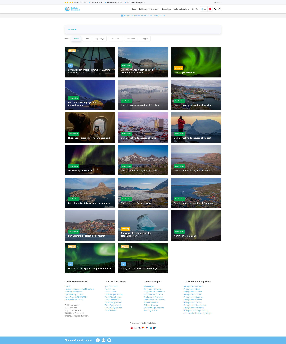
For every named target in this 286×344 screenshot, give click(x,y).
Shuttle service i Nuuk (74, 299)
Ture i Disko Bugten (112, 297)
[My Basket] (219, 9)
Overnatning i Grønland (154, 308)
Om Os (195, 9)
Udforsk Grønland (181, 9)
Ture (134, 9)
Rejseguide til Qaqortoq (193, 297)
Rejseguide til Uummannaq (195, 305)
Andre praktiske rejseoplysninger (198, 313)
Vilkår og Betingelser (73, 291)
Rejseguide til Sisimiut (193, 299)
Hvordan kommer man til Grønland (79, 289)
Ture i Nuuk (109, 289)
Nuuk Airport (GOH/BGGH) (76, 297)
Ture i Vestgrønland (112, 302)
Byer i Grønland (111, 286)
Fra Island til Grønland (153, 297)
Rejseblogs (166, 9)
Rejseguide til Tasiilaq (193, 302)
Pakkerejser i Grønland (148, 9)
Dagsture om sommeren (154, 291)
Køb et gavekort (151, 310)
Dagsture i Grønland (152, 289)
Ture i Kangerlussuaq (113, 294)
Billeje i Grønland (151, 305)
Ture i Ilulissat (110, 291)
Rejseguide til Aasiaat (193, 294)
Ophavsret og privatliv (74, 294)
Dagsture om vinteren (153, 294)
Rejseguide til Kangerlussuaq (196, 310)
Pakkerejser (149, 286)
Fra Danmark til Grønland (154, 299)
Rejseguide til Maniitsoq (194, 308)
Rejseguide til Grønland (193, 286)
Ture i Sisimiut (110, 310)
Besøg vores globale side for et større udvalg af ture (144, 15)
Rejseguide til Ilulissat (193, 291)
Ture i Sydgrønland (112, 305)
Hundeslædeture (151, 302)
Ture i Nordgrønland (113, 308)
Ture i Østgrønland (112, 299)
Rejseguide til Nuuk (192, 289)
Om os (67, 286)
